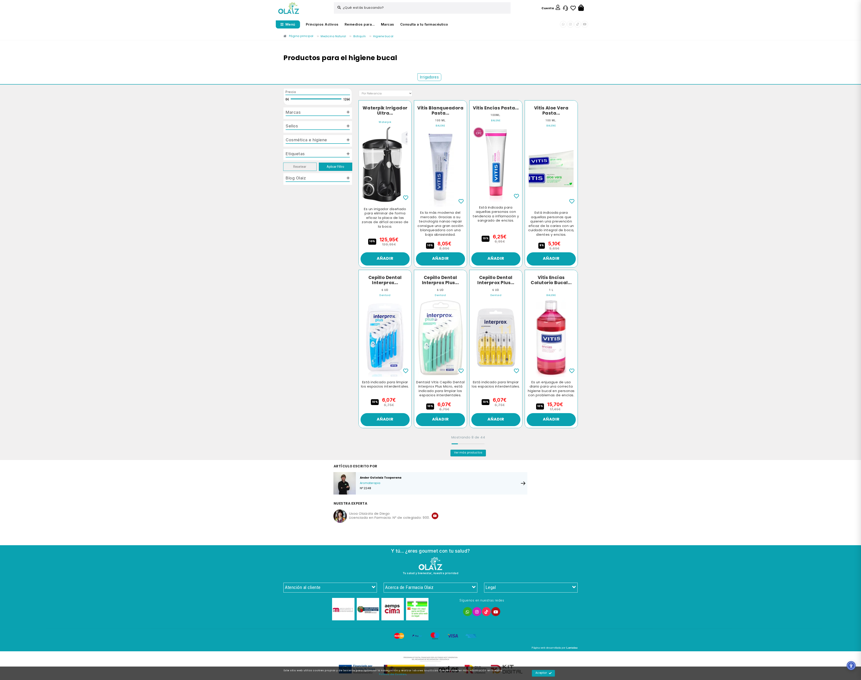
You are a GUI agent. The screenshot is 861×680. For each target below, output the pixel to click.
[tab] (318, 113)
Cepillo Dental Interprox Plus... (440, 280)
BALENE (440, 125)
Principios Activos (322, 24)
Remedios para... (360, 24)
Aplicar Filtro (335, 166)
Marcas (387, 24)
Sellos (292, 125)
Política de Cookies (393, 674)
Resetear (299, 166)
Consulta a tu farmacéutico (424, 24)
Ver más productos (468, 453)
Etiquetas (295, 153)
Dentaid (385, 295)
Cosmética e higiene (306, 139)
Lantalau (572, 647)
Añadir (385, 258)
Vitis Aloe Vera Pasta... (551, 111)
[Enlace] (289, 8)
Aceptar (541, 673)
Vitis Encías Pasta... (496, 108)
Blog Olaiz (296, 177)
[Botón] (581, 8)
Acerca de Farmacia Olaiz (409, 587)
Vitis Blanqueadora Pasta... (440, 111)
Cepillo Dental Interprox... (385, 280)
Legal (490, 587)
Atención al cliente (303, 587)
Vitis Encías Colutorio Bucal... (551, 280)
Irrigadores (429, 77)
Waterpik (385, 122)
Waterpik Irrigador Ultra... (385, 111)
